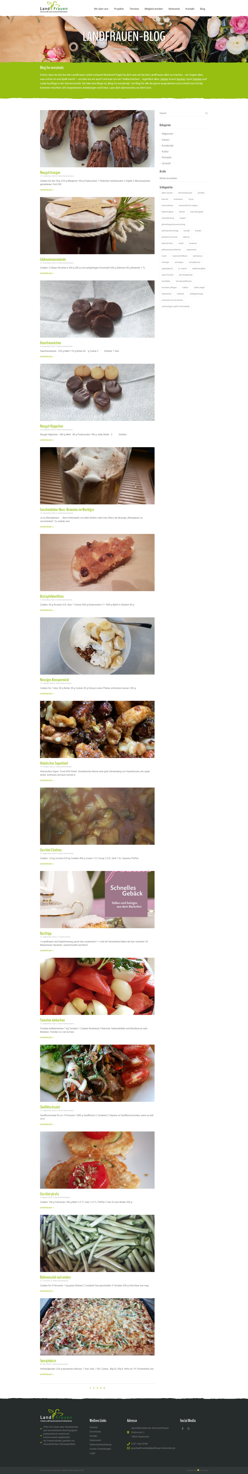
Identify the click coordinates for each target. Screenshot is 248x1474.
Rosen (164, 256)
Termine (134, 8)
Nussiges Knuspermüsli (54, 680)
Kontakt (190, 8)
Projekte (119, 8)
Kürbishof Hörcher (170, 237)
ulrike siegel (199, 287)
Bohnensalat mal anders (55, 1277)
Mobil (180, 243)
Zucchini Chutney (51, 850)
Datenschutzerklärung (100, 1444)
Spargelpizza (48, 1361)
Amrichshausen (185, 193)
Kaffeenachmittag (170, 231)
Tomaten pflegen (169, 287)
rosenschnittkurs (179, 256)
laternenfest (167, 243)
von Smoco (204, 1470)
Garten (164, 79)
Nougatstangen (50, 172)
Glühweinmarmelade (53, 259)
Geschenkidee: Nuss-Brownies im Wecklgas (67, 510)
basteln (201, 193)
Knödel (187, 231)
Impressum (95, 1440)
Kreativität (167, 145)
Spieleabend (167, 268)
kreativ (198, 231)
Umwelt (166, 163)
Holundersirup (168, 218)
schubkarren (194, 262)
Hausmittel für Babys (188, 205)
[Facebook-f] (182, 1428)
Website (180, 294)
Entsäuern (178, 199)
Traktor (185, 287)
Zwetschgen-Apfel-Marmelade (176, 306)
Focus (191, 199)
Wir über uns (101, 8)
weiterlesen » (47, 189)
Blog (202, 8)
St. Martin (182, 268)
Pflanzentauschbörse (171, 249)
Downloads (95, 1431)
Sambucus (197, 256)
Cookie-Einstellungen (100, 1448)
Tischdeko (166, 281)
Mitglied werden (154, 8)
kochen (181, 79)
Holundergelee (196, 212)
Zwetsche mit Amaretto (172, 300)
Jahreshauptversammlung (173, 224)
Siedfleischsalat (50, 1107)
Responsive (191, 249)
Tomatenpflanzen (184, 281)
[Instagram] (188, 1428)
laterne (186, 237)
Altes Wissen (167, 193)
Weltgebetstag (196, 294)
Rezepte (167, 157)
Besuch (165, 199)
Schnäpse (179, 262)
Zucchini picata (49, 1194)
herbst (182, 212)
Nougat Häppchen (51, 426)
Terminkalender (186, 275)
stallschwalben (199, 268)
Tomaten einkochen (52, 1020)
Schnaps (165, 262)
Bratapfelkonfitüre (52, 596)
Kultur (165, 151)
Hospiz (183, 218)
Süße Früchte (167, 275)
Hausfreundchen (50, 343)
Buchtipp (46, 933)
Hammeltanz (167, 205)
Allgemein (167, 133)
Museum (193, 243)
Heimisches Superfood (54, 763)
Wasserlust (167, 294)
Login (92, 1453)
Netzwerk (174, 8)
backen (197, 79)
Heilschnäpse (168, 212)
